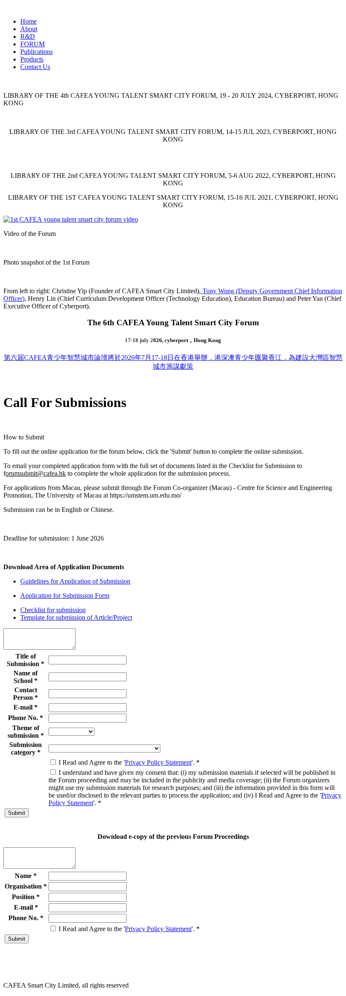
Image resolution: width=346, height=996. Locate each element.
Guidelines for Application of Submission (75, 581)
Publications (36, 51)
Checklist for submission (53, 609)
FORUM (32, 44)
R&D (27, 36)
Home (28, 21)
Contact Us (35, 66)
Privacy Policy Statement (158, 762)
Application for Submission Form (64, 595)
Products (31, 59)
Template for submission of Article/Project (76, 617)
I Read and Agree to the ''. (128, 762)
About (28, 28)
